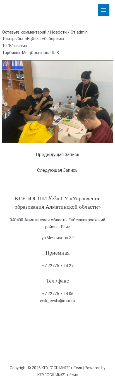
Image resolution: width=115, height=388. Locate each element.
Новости (58, 32)
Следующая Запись (57, 170)
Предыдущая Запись (57, 154)
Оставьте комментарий (24, 32)
